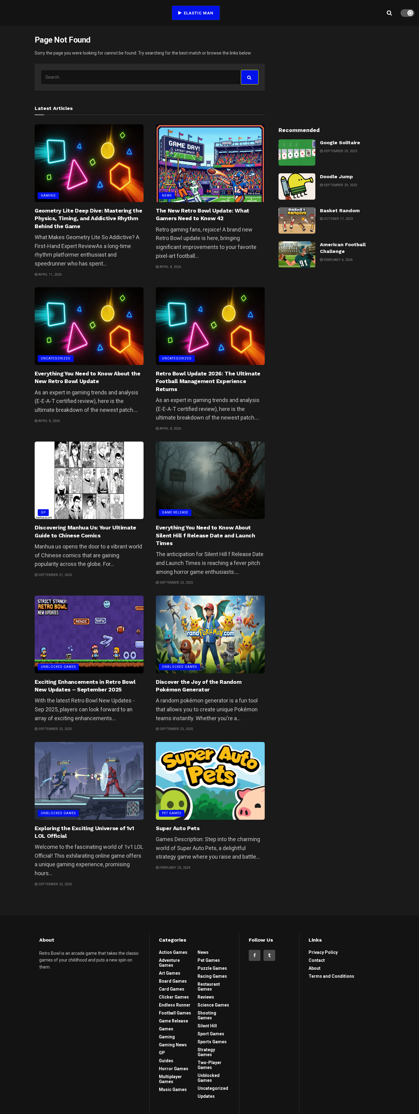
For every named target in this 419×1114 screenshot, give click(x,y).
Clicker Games (174, 997)
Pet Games (171, 813)
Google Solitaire (340, 142)
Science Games (213, 1005)
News (167, 195)
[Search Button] (250, 77)
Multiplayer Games (170, 1079)
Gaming (48, 195)
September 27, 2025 (54, 575)
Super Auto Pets (178, 828)
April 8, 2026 (170, 267)
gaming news (173, 1044)
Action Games (173, 952)
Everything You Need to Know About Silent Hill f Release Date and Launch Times (205, 535)
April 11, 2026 (49, 275)
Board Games (173, 981)
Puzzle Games (212, 968)
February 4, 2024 (337, 260)
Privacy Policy (323, 952)
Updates (206, 1096)
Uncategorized (56, 358)
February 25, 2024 (174, 868)
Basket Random (340, 210)
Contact (317, 960)
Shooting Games (207, 1015)
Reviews (206, 997)
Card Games (171, 989)
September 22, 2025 (54, 884)
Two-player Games (209, 1065)
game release (175, 512)
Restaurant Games (209, 987)
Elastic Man (198, 13)
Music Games (173, 1089)
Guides (166, 1060)
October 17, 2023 (338, 219)
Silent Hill (207, 1025)
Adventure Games (169, 963)
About (315, 968)
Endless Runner (174, 1005)
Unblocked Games (58, 666)
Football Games (175, 1013)
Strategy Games (206, 1052)
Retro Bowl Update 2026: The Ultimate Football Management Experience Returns (208, 381)
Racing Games (212, 976)
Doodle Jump (336, 176)
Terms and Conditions (331, 976)
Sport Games (211, 1033)
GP (43, 512)
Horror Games (173, 1068)
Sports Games (212, 1041)
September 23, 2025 (176, 583)
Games (166, 1028)
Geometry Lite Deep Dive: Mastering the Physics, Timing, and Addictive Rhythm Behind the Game (88, 218)
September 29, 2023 (340, 151)
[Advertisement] (332, 73)
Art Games (169, 973)
